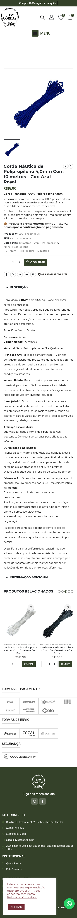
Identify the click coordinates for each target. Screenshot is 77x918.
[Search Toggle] (42, 17)
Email (33, 274)
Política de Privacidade (22, 897)
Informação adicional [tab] (29, 577)
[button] (35, 33)
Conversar (74, 903)
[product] (20, 621)
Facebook (6, 274)
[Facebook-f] (42, 801)
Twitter (13, 274)
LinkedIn (20, 274)
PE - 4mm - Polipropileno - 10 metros (26, 250)
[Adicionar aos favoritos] (31, 607)
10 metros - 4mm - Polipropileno (38, 242)
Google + (26, 274)
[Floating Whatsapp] (69, 903)
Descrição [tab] (19, 287)
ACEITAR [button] (16, 907)
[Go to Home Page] (4, 42)
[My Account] (51, 17)
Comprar (37, 262)
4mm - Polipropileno (16, 246)
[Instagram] (34, 801)
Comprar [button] (28, 664)
